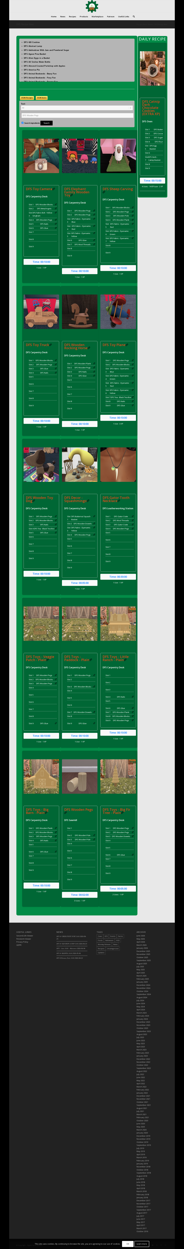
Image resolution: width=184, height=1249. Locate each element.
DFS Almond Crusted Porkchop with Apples (44, 66)
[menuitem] (53, 16)
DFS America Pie (32, 70)
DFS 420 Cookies (32, 42)
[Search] (133, 16)
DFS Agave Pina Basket (35, 54)
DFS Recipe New (25, 24)
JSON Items (42, 98)
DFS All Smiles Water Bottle (37, 62)
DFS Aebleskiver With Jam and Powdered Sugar (46, 50)
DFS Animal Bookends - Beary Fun (40, 74)
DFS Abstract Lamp (33, 46)
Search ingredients (32, 123)
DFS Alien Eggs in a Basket (37, 58)
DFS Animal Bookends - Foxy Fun (40, 78)
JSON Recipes (27, 98)
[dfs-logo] (92, 6)
